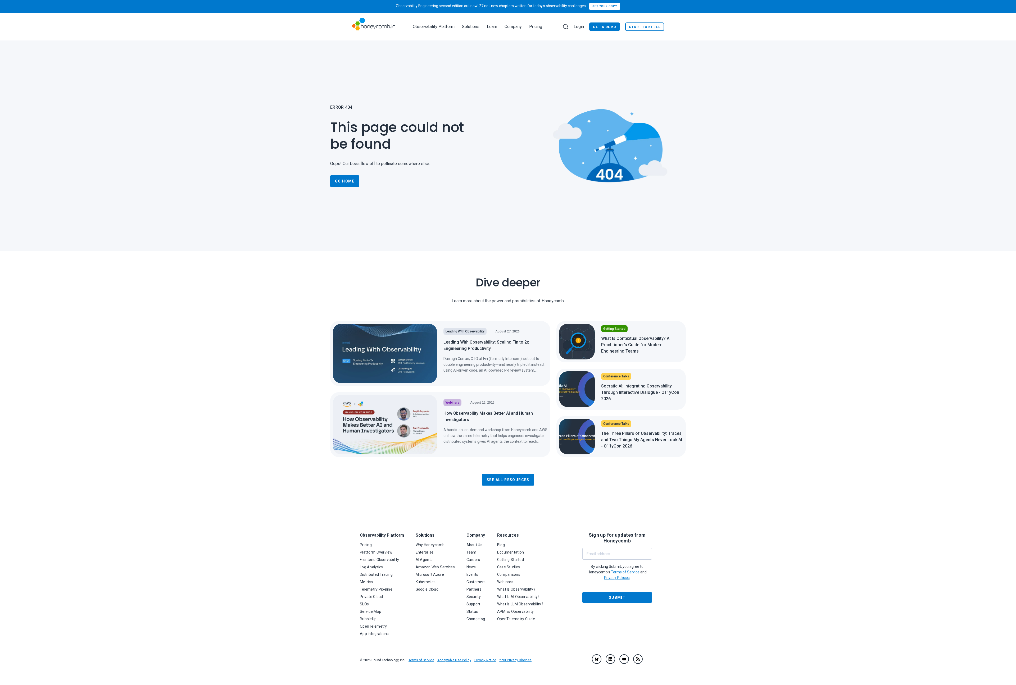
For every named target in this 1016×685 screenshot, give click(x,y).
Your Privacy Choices (515, 660)
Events (472, 574)
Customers (476, 582)
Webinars (505, 582)
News (471, 567)
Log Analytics (371, 567)
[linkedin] (610, 659)
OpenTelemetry (373, 626)
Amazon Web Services (435, 567)
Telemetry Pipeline (376, 589)
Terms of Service (421, 660)
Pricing (535, 26)
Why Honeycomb (430, 545)
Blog (501, 545)
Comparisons (508, 574)
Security (473, 597)
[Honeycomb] (373, 26)
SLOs (364, 604)
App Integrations (374, 634)
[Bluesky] (596, 659)
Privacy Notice (485, 660)
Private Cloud (371, 597)
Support (473, 604)
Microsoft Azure (430, 574)
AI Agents (424, 560)
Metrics (366, 582)
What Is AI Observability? (518, 597)
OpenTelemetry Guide (516, 619)
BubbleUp (368, 619)
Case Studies (508, 567)
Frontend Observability (379, 560)
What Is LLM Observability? (520, 604)
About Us (474, 545)
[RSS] (638, 659)
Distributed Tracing (376, 574)
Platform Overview (376, 552)
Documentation (510, 552)
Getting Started (510, 560)
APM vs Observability (515, 611)
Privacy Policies (617, 578)
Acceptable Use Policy (454, 660)
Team (471, 552)
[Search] (565, 26)
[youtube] (624, 659)
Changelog (475, 619)
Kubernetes (426, 582)
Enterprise (425, 552)
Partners (474, 589)
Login (579, 26)
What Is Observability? (516, 589)
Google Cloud (427, 589)
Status (472, 611)
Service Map (370, 611)
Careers (473, 560)
